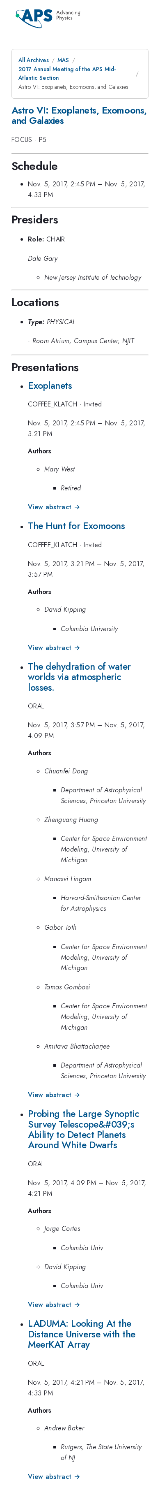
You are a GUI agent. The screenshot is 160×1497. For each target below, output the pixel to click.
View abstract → (54, 507)
